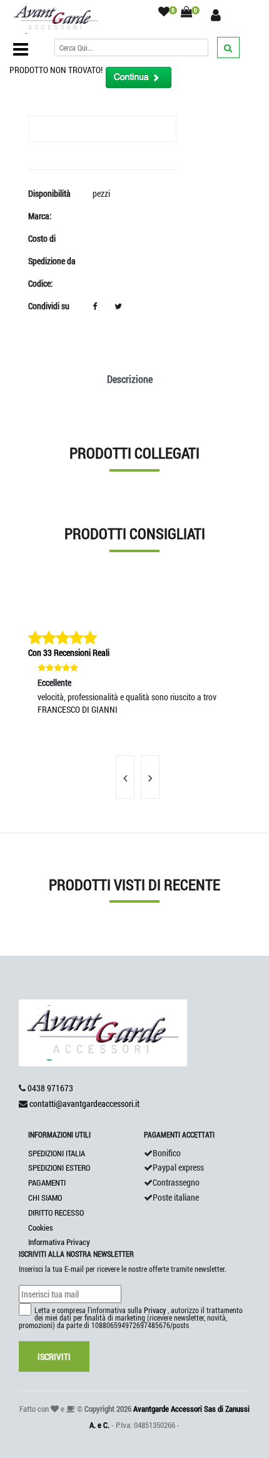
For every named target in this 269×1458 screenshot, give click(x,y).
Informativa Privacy (59, 1241)
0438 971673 (50, 1088)
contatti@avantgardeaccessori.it (84, 1103)
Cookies (40, 1227)
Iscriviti (54, 1356)
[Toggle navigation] (20, 49)
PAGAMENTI (47, 1182)
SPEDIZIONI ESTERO (59, 1167)
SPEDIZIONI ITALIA (56, 1153)
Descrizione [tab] (130, 378)
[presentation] (125, 777)
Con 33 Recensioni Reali (68, 652)
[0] (164, 12)
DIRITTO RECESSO (56, 1212)
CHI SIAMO (45, 1197)
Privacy (155, 1310)
